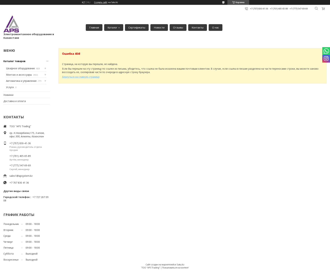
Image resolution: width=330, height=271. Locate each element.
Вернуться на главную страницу (81, 76)
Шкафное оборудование (20, 68)
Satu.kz (180, 264)
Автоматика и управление (21, 80)
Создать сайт (100, 2)
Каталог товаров (14, 61)
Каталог (112, 27)
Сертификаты (136, 27)
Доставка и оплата (14, 101)
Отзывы (178, 27)
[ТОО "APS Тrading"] (11, 23)
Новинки (8, 95)
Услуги (10, 87)
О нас (215, 27)
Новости (159, 27)
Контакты (198, 27)
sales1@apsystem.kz (20, 175)
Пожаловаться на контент (175, 267)
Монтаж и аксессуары (19, 74)
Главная (94, 27)
